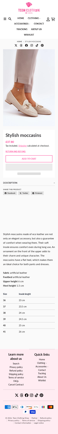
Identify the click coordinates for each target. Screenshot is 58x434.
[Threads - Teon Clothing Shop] (21, 45)
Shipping (22, 145)
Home (19, 41)
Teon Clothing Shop (21, 418)
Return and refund (16, 151)
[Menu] (5, 19)
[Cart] (53, 19)
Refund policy (46, 418)
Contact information (23, 423)
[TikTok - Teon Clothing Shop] (37, 45)
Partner (34, 418)
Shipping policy (44, 420)
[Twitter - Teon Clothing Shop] (16, 45)
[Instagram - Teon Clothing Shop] (32, 45)
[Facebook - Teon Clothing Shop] (26, 45)
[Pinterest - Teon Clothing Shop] (42, 45)
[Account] (48, 19)
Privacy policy (13, 420)
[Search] (10, 19)
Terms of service (28, 420)
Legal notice (39, 423)
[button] (29, 167)
